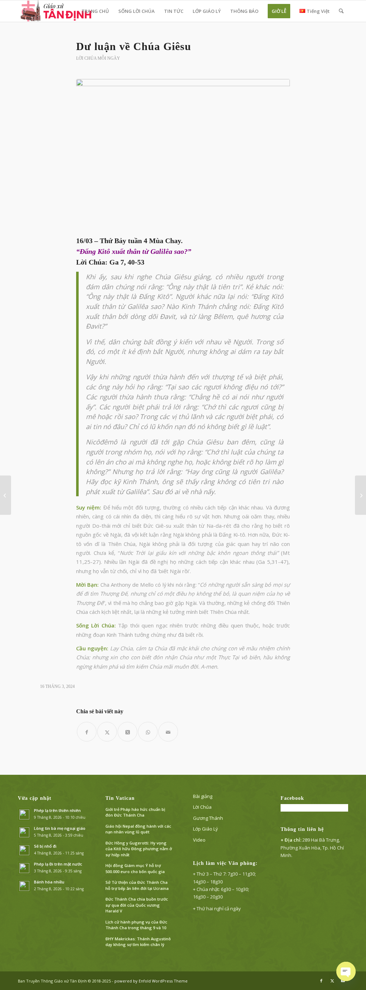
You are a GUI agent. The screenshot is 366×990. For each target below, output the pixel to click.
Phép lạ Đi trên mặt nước (58, 864)
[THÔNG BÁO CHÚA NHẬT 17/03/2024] (360, 495)
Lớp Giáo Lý (205, 829)
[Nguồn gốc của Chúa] (5, 495)
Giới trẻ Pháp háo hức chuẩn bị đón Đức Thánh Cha (135, 812)
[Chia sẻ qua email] (168, 732)
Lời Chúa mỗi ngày (98, 58)
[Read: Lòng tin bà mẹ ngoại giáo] (24, 832)
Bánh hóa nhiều (49, 882)
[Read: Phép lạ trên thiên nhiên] (24, 814)
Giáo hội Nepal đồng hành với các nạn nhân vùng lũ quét (138, 829)
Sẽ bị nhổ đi (45, 846)
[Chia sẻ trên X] (107, 732)
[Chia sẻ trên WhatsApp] (148, 732)
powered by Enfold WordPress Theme (151, 981)
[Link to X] (332, 980)
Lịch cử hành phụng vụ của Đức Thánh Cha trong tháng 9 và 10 (136, 925)
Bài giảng (202, 796)
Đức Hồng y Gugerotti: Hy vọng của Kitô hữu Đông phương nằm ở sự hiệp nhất (138, 848)
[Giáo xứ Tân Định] (56, 11)
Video (199, 840)
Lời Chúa (202, 807)
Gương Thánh (208, 818)
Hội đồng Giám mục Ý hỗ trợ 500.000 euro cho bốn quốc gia (135, 868)
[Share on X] (127, 732)
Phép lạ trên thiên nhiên (57, 810)
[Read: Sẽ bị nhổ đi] (24, 850)
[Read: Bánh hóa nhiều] (24, 886)
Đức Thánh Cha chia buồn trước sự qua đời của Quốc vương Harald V (136, 904)
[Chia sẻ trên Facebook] (87, 732)
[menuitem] (95, 11)
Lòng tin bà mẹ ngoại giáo (59, 828)
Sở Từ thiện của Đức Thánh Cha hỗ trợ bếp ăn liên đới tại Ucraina (137, 885)
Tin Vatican (120, 798)
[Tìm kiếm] (341, 11)
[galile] (183, 156)
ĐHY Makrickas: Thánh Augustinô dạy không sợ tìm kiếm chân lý (138, 941)
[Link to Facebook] (321, 980)
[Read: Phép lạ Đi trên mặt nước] (24, 868)
